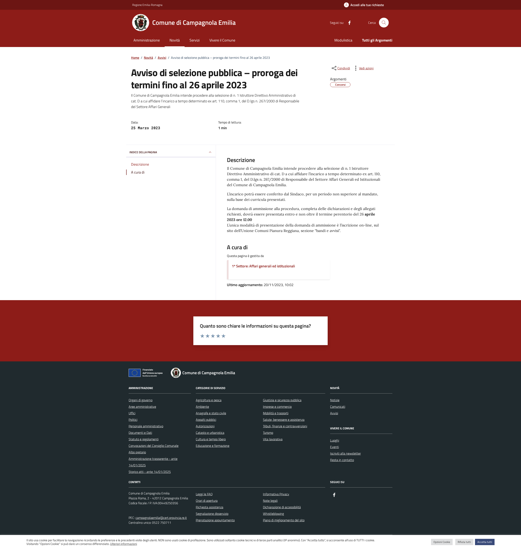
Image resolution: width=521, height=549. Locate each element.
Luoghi (334, 440)
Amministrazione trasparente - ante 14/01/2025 (153, 462)
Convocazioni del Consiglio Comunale (153, 445)
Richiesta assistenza (209, 507)
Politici (133, 419)
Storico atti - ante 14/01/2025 (150, 471)
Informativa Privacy (276, 494)
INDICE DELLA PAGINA (143, 152)
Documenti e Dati (140, 432)
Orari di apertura (207, 500)
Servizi (194, 40)
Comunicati (337, 406)
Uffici (132, 413)
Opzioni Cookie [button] (441, 542)
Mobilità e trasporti (275, 413)
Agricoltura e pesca (208, 400)
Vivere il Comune (222, 40)
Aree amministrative (142, 406)
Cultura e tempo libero (211, 439)
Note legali (270, 500)
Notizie (334, 400)
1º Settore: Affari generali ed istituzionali (263, 266)
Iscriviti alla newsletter (345, 453)
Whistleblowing (273, 513)
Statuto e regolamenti (144, 439)
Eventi (334, 446)
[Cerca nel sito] (384, 22)
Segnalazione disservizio (212, 513)
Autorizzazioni (205, 426)
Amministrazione (147, 40)
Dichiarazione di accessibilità (282, 507)
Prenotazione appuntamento (215, 520)
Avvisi (334, 413)
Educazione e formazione (212, 445)
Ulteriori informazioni (123, 544)
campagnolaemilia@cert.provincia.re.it (161, 517)
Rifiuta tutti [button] (464, 542)
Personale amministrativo (146, 426)
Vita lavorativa (272, 439)
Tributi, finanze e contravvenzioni (285, 426)
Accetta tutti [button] (484, 542)
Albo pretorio (137, 452)
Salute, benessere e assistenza (283, 419)
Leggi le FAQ (204, 494)
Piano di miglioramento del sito (283, 520)
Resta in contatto (342, 459)
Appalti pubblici (206, 419)
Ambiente (202, 406)
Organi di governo (140, 400)
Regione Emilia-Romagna (147, 5)
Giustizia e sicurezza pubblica (282, 400)
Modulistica (343, 40)
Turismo (268, 432)
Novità (175, 40)
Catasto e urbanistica (210, 432)
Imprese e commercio (277, 406)
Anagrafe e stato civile (211, 413)
